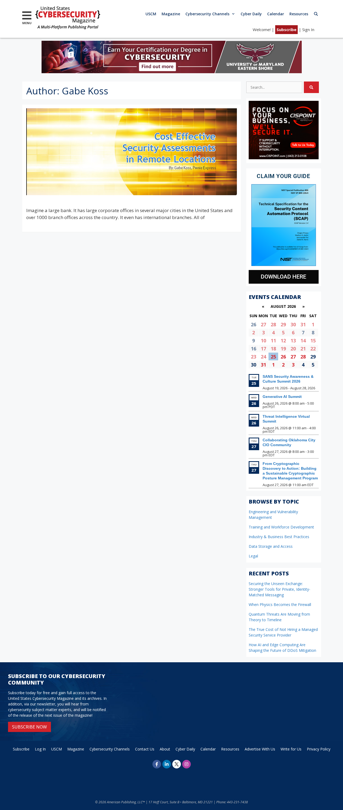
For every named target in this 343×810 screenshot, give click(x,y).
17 (263, 348)
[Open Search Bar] (316, 14)
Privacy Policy (318, 749)
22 (313, 348)
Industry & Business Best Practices (279, 536)
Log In (40, 749)
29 (283, 324)
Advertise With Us (260, 749)
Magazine (171, 13)
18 (273, 348)
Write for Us (291, 749)
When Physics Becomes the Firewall (280, 604)
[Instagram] (186, 764)
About (165, 749)
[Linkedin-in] (166, 764)
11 (273, 340)
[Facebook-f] (156, 764)
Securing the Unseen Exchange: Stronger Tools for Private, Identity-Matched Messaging (279, 589)
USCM (151, 13)
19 (283, 348)
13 (293, 340)
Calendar (275, 13)
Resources (298, 13)
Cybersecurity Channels (207, 13)
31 (303, 324)
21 (303, 348)
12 (283, 340)
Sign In (308, 29)
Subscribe (286, 29)
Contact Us (144, 749)
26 (283, 356)
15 (313, 340)
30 (293, 324)
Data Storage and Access (271, 546)
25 (273, 356)
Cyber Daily (251, 13)
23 (253, 356)
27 (263, 324)
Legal (253, 556)
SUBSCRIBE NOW (29, 727)
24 (263, 356)
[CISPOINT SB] (284, 157)
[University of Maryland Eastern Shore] (172, 71)
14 (303, 340)
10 (263, 340)
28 (273, 324)
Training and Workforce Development (281, 527)
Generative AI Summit (282, 396)
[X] (176, 764)
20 (293, 348)
